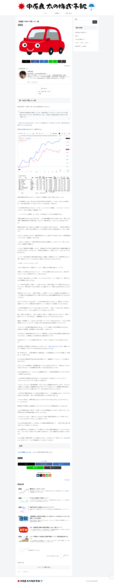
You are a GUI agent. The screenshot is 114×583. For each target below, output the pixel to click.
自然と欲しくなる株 (80, 46)
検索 (76, 19)
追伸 (40, 93)
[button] (61, 61)
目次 (42, 88)
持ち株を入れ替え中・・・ (82, 32)
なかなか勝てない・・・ (81, 39)
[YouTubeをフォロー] (32, 82)
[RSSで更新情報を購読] (37, 82)
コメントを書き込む (44, 567)
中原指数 (23, 129)
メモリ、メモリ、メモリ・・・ (83, 42)
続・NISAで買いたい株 (44, 91)
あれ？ (77, 36)
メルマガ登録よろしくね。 (25, 452)
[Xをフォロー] (30, 82)
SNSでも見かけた (53, 346)
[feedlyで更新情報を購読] (34, 82)
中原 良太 (30, 71)
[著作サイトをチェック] (28, 82)
